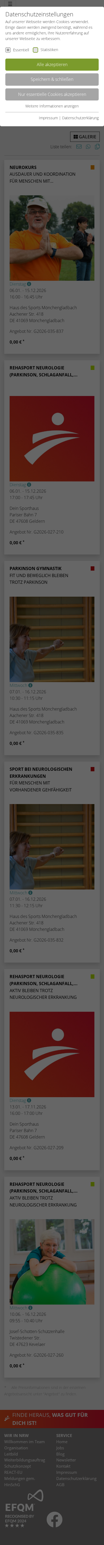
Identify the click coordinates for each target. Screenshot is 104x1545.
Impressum (48, 117)
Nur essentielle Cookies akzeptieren (52, 94)
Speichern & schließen (52, 79)
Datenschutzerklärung (80, 117)
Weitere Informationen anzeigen (52, 106)
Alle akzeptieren (52, 64)
